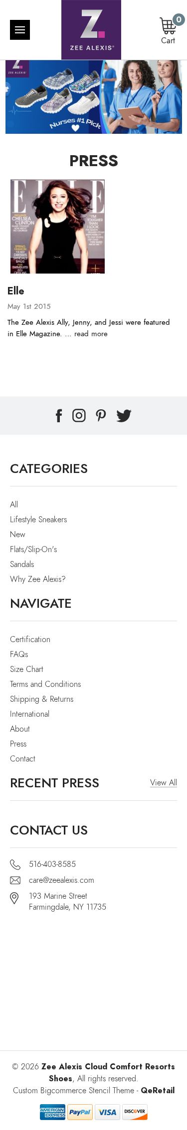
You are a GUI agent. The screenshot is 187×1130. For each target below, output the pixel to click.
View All (163, 783)
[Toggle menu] (20, 30)
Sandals (22, 564)
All (14, 505)
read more (91, 334)
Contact (22, 759)
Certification (30, 640)
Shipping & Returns (41, 699)
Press (18, 744)
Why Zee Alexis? (38, 579)
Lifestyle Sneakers (38, 520)
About (20, 729)
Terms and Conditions (45, 684)
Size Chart (26, 669)
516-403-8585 (52, 864)
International (29, 714)
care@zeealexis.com (61, 880)
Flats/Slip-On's (33, 550)
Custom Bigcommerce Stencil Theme (73, 1091)
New (17, 535)
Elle (15, 291)
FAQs (19, 655)
